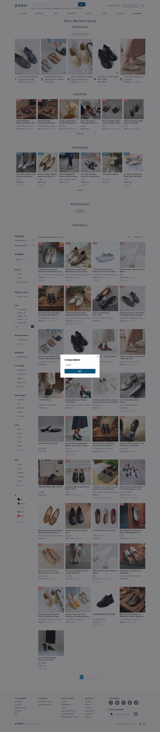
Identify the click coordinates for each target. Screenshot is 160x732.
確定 (80, 371)
